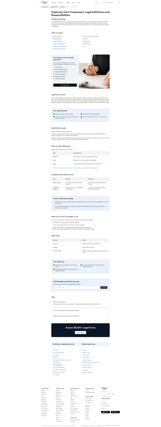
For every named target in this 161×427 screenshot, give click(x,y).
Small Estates (59, 413)
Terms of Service (93, 425)
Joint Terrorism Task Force (59, 372)
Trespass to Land (86, 352)
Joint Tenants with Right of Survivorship (62, 360)
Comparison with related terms (60, 46)
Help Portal (73, 394)
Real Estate (58, 412)
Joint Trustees (56, 355)
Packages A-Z (44, 415)
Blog (71, 397)
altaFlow (87, 415)
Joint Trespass (56, 374)
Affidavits (58, 390)
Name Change (44, 408)
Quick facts (85, 38)
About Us (72, 392)
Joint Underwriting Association (60, 369)
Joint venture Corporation (58, 367)
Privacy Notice (99, 425)
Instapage (87, 418)
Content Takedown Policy (107, 425)
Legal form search (87, 43)
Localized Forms (74, 410)
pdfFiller (87, 411)
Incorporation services (90, 392)
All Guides (73, 421)
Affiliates (72, 399)
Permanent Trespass (86, 360)
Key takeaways (86, 41)
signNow (87, 413)
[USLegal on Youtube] (113, 394)
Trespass (84, 350)
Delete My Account (74, 403)
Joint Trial (55, 357)
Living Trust (43, 406)
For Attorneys (88, 402)
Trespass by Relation (87, 367)
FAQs (84, 46)
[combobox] (100, 2)
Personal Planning (45, 410)
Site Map (72, 405)
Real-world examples (57, 41)
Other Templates (59, 421)
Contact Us (73, 401)
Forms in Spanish (74, 408)
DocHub (87, 417)
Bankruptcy (43, 392)
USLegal (87, 408)
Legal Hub (73, 390)
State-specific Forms (75, 412)
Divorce (42, 396)
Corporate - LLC (59, 396)
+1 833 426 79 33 (105, 398)
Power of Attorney (59, 410)
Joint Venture (56, 350)
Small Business (44, 412)
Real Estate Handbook (75, 419)
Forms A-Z (58, 419)
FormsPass (87, 409)
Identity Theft (44, 401)
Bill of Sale (58, 394)
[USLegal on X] (102, 394)
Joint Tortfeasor (56, 362)
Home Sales (43, 397)
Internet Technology (60, 403)
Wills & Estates (44, 413)
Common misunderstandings (59, 48)
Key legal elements (57, 38)
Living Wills (58, 406)
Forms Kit (73, 413)
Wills (57, 415)
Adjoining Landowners (87, 372)
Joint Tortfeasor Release (58, 352)
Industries (73, 406)
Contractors (43, 394)
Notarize (87, 390)
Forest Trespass (85, 355)
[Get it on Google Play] (115, 412)
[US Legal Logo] (104, 388)
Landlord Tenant (44, 405)
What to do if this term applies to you (91, 36)
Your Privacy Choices (85, 425)
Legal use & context (57, 36)
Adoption (43, 390)
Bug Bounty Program (116, 425)
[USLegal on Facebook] (106, 394)
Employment (43, 399)
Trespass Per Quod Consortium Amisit (90, 362)
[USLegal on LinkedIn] (109, 394)
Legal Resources (74, 396)
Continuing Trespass (86, 365)
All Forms (58, 417)
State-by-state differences (59, 43)
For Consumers (88, 398)
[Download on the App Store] (105, 412)
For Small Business (89, 400)
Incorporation (44, 403)
